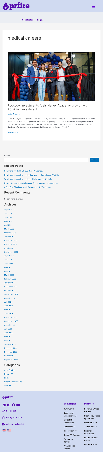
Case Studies (9, 370)
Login (40, 20)
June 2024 (8, 306)
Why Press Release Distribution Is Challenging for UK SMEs (28, 179)
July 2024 (8, 302)
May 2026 (8, 221)
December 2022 (10, 348)
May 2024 (8, 310)
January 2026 (10, 237)
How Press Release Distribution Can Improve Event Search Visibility (31, 175)
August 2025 (9, 256)
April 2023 (8, 340)
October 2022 (9, 356)
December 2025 (10, 240)
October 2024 (10, 290)
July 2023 (8, 329)
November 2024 (10, 287)
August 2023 (9, 325)
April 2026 (8, 225)
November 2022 (10, 352)
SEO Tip (7, 385)
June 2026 (8, 217)
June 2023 (8, 333)
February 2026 (10, 233)
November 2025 (10, 244)
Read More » (13, 132)
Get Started (27, 20)
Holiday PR (8, 374)
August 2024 (9, 298)
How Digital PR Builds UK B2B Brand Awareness (23, 171)
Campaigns (70, 403)
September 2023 (11, 321)
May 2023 (8, 337)
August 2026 (9, 210)
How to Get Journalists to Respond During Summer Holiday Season (31, 183)
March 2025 (9, 275)
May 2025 (8, 267)
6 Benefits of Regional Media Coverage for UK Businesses (27, 187)
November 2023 (10, 317)
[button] (93, 7)
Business (89, 403)
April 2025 (8, 271)
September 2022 (11, 360)
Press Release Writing (13, 382)
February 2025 (10, 279)
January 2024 (10, 313)
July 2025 (8, 260)
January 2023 (10, 344)
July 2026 (8, 213)
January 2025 (9, 283)
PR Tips (7, 378)
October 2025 (9, 248)
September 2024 (11, 294)
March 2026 (9, 229)
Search (7, 156)
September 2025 (11, 252)
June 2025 (8, 263)
